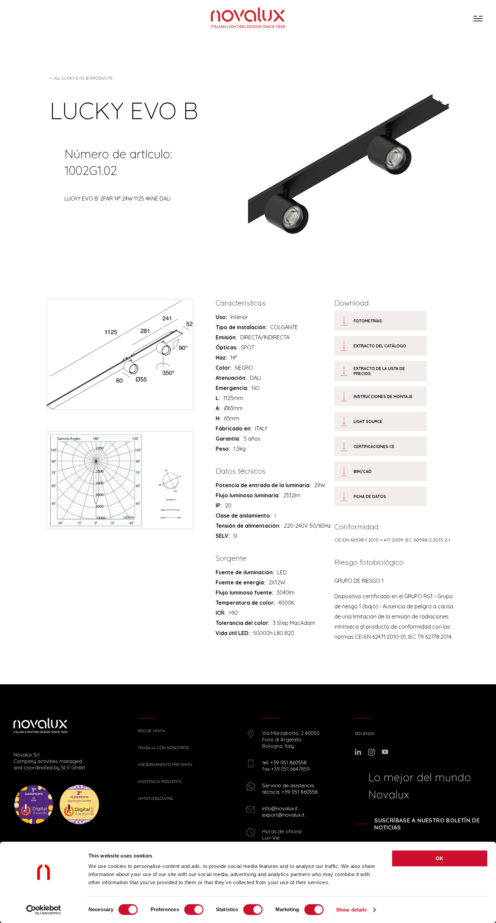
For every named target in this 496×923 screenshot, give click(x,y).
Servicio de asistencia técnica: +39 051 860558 (290, 788)
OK (440, 858)
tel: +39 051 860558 (284, 762)
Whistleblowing (155, 798)
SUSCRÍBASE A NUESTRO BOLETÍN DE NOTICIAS (426, 824)
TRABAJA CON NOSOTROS (163, 747)
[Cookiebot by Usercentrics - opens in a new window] (43, 910)
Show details (351, 910)
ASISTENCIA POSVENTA (160, 781)
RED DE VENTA (151, 731)
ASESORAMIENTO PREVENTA (165, 764)
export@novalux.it (283, 815)
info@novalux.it (280, 808)
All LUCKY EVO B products (83, 78)
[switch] (193, 909)
